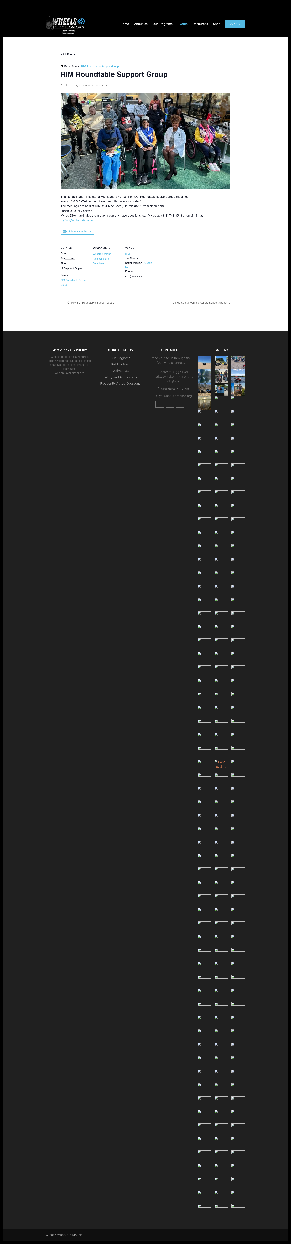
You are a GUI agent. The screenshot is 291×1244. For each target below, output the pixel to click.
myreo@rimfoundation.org (78, 220)
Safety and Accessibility (120, 377)
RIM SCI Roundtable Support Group (92, 302)
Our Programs (163, 24)
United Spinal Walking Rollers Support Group (199, 302)
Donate (235, 24)
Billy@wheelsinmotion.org (173, 396)
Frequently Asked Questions (120, 383)
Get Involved (120, 364)
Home (124, 24)
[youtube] (159, 404)
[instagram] (170, 404)
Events (183, 24)
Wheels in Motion (102, 253)
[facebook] (180, 404)
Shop (216, 24)
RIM (127, 253)
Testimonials (120, 371)
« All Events (68, 54)
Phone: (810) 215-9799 (173, 388)
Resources (200, 24)
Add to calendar (78, 231)
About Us (141, 24)
